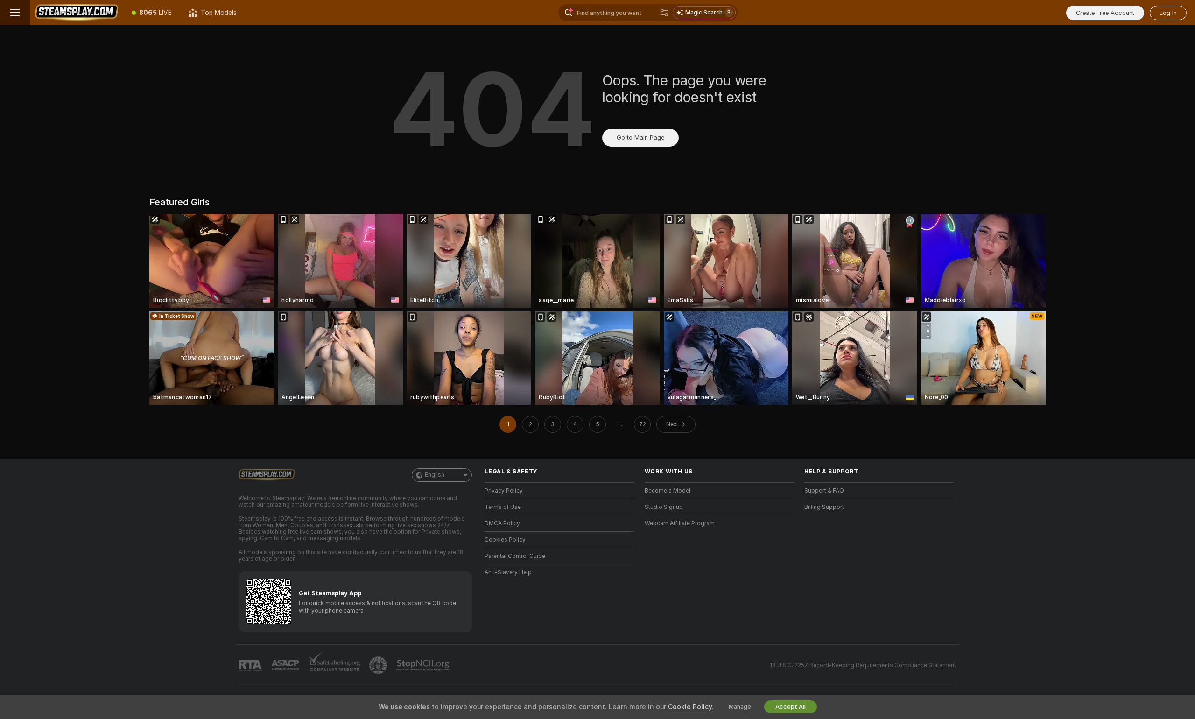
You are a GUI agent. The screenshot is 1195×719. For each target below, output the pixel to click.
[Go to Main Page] (76, 12)
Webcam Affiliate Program (680, 523)
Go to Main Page (640, 137)
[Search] (664, 12)
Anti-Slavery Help (508, 572)
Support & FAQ (824, 490)
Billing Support (824, 507)
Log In (1168, 12)
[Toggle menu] (15, 12)
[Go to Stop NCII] (423, 665)
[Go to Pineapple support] (379, 665)
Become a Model (667, 490)
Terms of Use (503, 507)
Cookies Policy (505, 539)
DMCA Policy (502, 523)
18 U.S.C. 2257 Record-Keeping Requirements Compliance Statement (863, 665)
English (434, 475)
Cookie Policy (690, 707)
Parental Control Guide (515, 556)
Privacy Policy (504, 490)
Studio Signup (664, 507)
